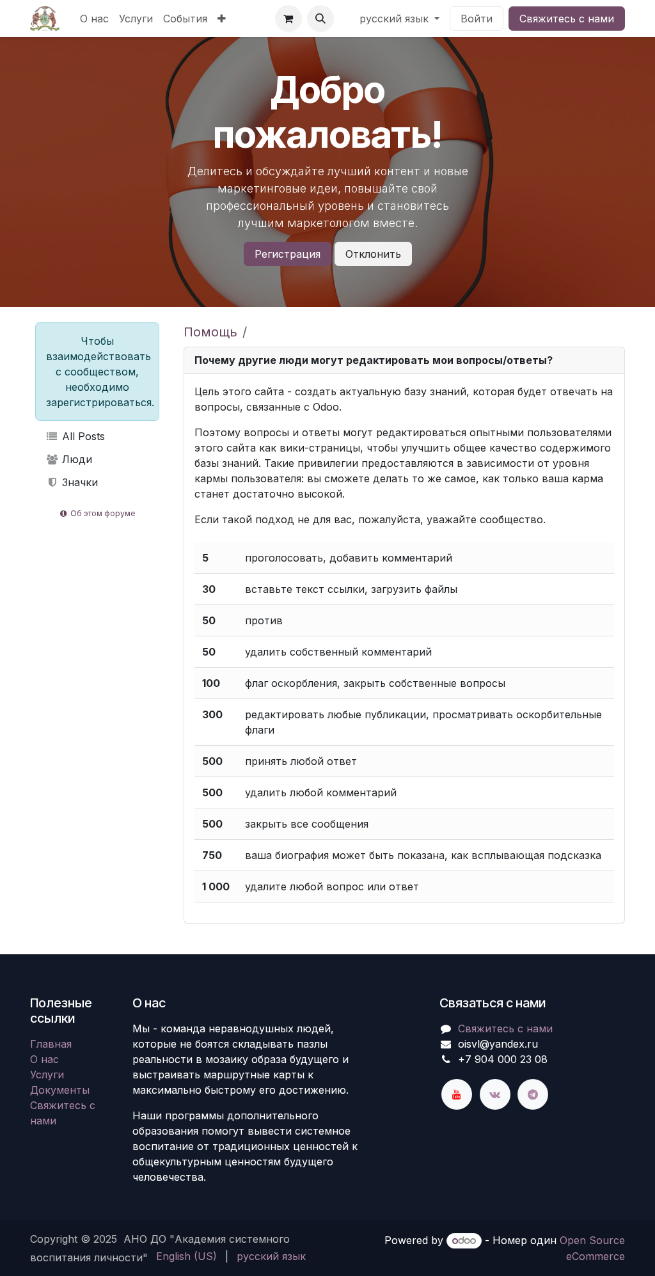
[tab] (404, 360)
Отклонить (373, 254)
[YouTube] (456, 1094)
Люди (75, 459)
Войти (477, 18)
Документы (60, 1089)
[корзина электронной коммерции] (288, 18)
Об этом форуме (102, 513)
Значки (78, 482)
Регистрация (287, 254)
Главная (51, 1043)
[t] (532, 1094)
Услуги (47, 1074)
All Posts (82, 436)
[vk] (495, 1094)
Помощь (210, 332)
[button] (320, 18)
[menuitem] (94, 18)
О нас (44, 1059)
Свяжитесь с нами (566, 18)
